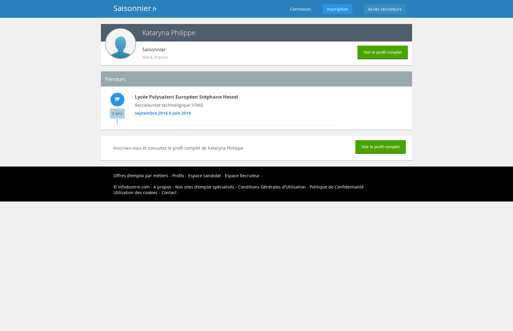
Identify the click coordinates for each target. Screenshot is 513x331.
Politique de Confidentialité (337, 187)
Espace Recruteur (242, 175)
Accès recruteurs (385, 9)
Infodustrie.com (134, 187)
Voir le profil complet (383, 52)
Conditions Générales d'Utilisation (272, 187)
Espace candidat (204, 175)
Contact (169, 192)
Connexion (300, 9)
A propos (162, 187)
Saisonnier (135, 8)
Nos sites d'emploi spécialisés (204, 187)
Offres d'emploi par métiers (140, 175)
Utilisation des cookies (135, 192)
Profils (178, 175)
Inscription (337, 9)
